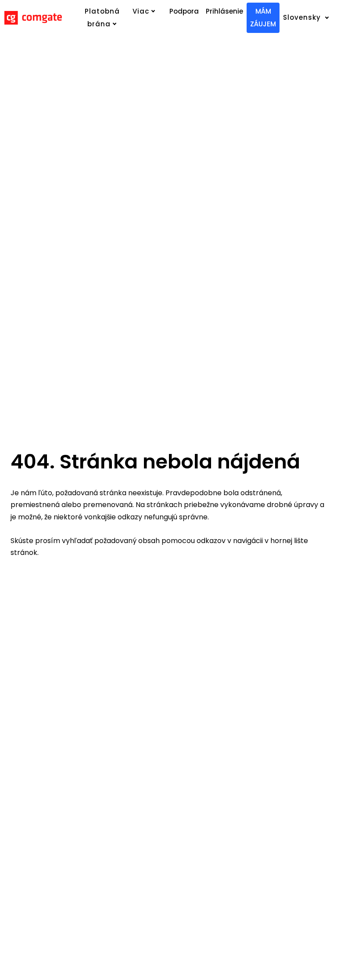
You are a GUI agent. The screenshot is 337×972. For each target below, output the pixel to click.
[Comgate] (33, 18)
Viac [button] (141, 11)
